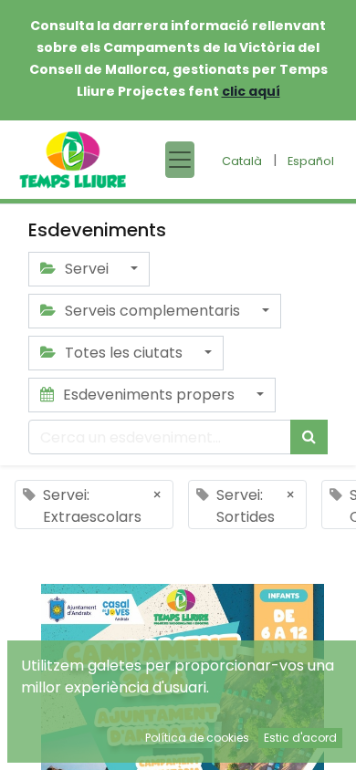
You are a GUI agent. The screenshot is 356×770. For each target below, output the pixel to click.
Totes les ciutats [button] (123, 352)
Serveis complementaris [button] (152, 310)
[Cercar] (309, 437)
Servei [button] (86, 268)
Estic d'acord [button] (300, 737)
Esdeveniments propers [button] (148, 394)
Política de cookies (197, 737)
